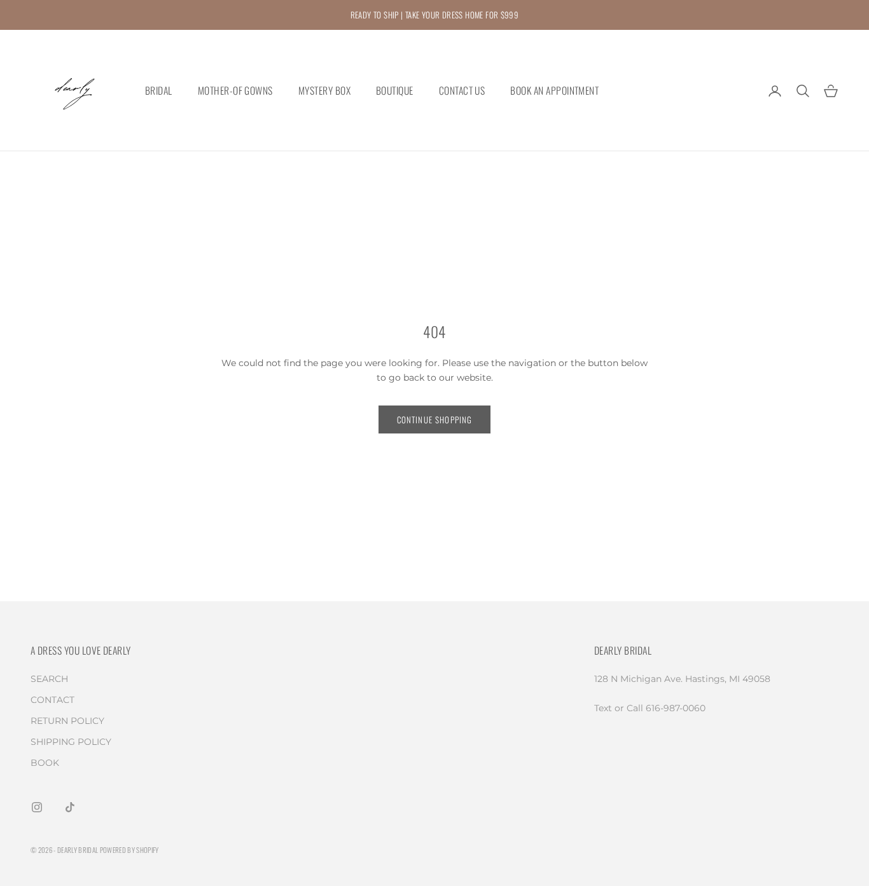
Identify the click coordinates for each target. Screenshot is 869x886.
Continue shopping (435, 419)
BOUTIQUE (395, 91)
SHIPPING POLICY (71, 741)
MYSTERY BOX (324, 91)
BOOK (45, 762)
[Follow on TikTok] (70, 807)
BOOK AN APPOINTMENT (554, 91)
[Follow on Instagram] (37, 807)
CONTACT (52, 699)
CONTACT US (462, 91)
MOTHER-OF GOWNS (235, 91)
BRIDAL (158, 91)
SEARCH (49, 679)
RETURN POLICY (67, 720)
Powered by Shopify (129, 850)
